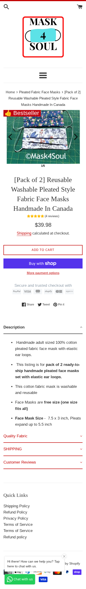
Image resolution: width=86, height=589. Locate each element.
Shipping (24, 233)
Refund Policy (15, 512)
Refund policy (15, 537)
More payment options (43, 273)
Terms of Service (18, 524)
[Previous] (10, 136)
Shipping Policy (16, 506)
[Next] (76, 136)
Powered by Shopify (65, 563)
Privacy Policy (15, 518)
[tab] (43, 327)
